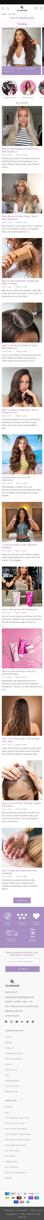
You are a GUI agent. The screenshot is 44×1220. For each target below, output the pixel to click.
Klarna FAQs (10, 1156)
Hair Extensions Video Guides (17, 1140)
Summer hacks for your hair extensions (16, 478)
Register (8, 1042)
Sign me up (22, 969)
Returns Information (13, 1059)
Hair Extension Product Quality (18, 1134)
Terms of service (36, 1210)
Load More (22, 900)
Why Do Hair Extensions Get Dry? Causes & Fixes (19, 672)
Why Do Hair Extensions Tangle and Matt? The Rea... (20, 282)
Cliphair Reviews (12, 1081)
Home (4, 14)
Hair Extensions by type (15, 1123)
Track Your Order (12, 1086)
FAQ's (7, 1075)
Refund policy (9, 1210)
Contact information (27, 1214)
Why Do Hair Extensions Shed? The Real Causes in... (20, 150)
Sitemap (8, 1178)
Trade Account (11, 1070)
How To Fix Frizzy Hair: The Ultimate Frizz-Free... (20, 740)
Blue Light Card (11, 1167)
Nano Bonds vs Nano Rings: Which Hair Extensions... (20, 217)
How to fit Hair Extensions (16, 1129)
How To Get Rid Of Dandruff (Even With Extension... (19, 346)
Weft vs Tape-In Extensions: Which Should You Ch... (20, 411)
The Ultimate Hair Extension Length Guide (18, 68)
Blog (7, 1112)
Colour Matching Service (15, 1145)
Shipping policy (11, 1214)
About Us (9, 1064)
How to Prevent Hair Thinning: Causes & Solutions (21, 804)
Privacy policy (22, 1210)
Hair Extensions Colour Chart (17, 1118)
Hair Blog (11, 14)
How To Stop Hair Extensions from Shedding (19, 871)
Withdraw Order (11, 1091)
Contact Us (9, 1048)
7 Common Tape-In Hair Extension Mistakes (19, 546)
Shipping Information (13, 1053)
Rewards (8, 1107)
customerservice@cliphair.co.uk (19, 997)
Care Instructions (12, 1151)
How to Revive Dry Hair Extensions (20, 609)
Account (8, 1037)
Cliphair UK (22, 1217)
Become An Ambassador (15, 1172)
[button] (2, 8)
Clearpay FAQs (11, 1161)
